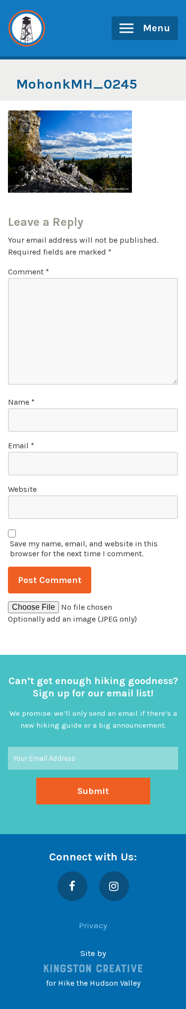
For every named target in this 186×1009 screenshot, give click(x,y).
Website (22, 489)
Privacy (93, 925)
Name (21, 402)
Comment (28, 271)
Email (21, 445)
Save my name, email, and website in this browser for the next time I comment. (84, 548)
